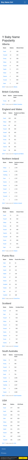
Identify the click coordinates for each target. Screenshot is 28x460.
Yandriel (5, 295)
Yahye (4, 72)
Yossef (4, 189)
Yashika (5, 385)
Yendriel (5, 284)
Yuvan (4, 339)
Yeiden (5, 288)
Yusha (4, 332)
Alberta (15, 87)
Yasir (4, 314)
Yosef (4, 411)
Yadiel (4, 273)
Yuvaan (5, 79)
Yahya (4, 62)
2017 (3, 443)
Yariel (4, 266)
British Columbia (18, 104)
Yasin (4, 83)
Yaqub (4, 69)
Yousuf (5, 129)
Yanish (5, 377)
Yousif (4, 243)
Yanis (4, 150)
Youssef (5, 55)
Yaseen (5, 76)
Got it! (23, 457)
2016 (3, 153)
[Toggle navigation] (25, 2)
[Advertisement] (14, 19)
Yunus (4, 125)
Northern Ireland (18, 203)
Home (4, 449)
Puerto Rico (17, 298)
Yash (4, 247)
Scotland (16, 346)
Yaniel (4, 270)
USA (15, 443)
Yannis (5, 342)
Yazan (4, 240)
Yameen (5, 171)
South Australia (17, 395)
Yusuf (4, 51)
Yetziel (4, 280)
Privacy (3, 453)
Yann (4, 178)
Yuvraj (4, 58)
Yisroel (5, 432)
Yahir (4, 263)
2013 (3, 250)
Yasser (5, 392)
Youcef (5, 192)
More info (12, 458)
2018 (3, 87)
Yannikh (5, 381)
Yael (4, 291)
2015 (3, 104)
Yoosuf (5, 185)
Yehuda (5, 425)
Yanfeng (5, 174)
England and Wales (19, 153)
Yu (3, 199)
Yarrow (5, 182)
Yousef (5, 65)
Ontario (15, 250)
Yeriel (4, 277)
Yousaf (5, 325)
